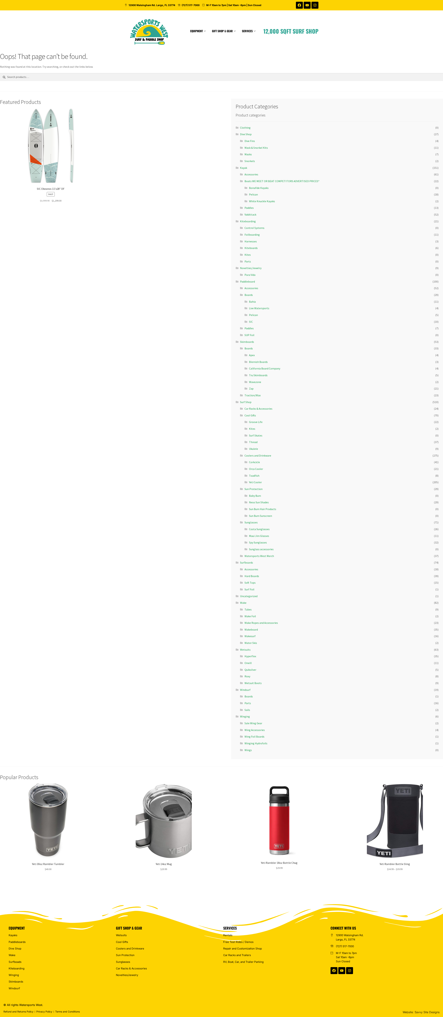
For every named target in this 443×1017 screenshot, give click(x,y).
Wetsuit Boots (253, 683)
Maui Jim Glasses (259, 536)
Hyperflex (250, 656)
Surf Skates (255, 435)
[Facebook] (299, 5)
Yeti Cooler (255, 482)
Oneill (248, 663)
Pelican (253, 194)
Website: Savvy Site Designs (421, 1012)
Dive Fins (250, 141)
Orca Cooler (256, 469)
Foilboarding (252, 234)
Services (247, 31)
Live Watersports (259, 308)
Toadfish (254, 475)
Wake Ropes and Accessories (261, 623)
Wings (248, 750)
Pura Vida (250, 274)
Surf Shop (245, 402)
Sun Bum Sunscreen (260, 516)
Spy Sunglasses (258, 542)
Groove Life (256, 422)
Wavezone (255, 382)
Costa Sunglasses (259, 529)
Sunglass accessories (261, 549)
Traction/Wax (253, 395)
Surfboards (246, 562)
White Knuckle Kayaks (262, 201)
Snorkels (250, 161)
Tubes (248, 609)
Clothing (245, 127)
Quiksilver (250, 669)
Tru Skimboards (258, 375)
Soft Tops (250, 582)
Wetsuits (245, 649)
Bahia (252, 301)
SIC (251, 321)
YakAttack (250, 214)
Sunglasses (251, 522)
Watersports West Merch (259, 556)
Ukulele (253, 448)
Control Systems (254, 228)
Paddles (249, 207)
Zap (251, 388)
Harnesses (251, 241)
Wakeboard (251, 629)
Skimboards (247, 342)
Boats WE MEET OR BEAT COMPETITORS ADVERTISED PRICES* (282, 181)
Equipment (196, 31)
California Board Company (264, 368)
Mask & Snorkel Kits (256, 147)
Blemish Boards (258, 362)
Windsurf (245, 690)
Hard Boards (252, 576)
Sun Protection (254, 489)
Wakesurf (250, 636)
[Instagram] (314, 5)
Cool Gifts (250, 415)
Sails (247, 710)
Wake (243, 602)
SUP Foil (249, 335)
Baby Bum (255, 495)
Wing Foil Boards (254, 736)
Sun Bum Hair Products (262, 509)
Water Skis (251, 643)
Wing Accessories (255, 730)
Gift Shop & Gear (222, 31)
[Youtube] (307, 5)
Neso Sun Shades (259, 502)
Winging (245, 716)
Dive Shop (246, 134)
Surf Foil (249, 589)
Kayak (243, 168)
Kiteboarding (248, 221)
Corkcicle (254, 462)
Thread (253, 442)
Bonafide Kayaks (259, 188)
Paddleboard (247, 281)
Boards (249, 295)
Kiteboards (251, 248)
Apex (252, 355)
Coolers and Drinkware (258, 455)
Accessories (251, 174)
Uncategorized (248, 596)
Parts (248, 261)
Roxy (247, 676)
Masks (248, 154)
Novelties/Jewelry (250, 268)
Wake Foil (250, 616)
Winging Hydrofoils (256, 743)
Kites (248, 254)
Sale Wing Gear (253, 723)
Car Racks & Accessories (258, 408)
